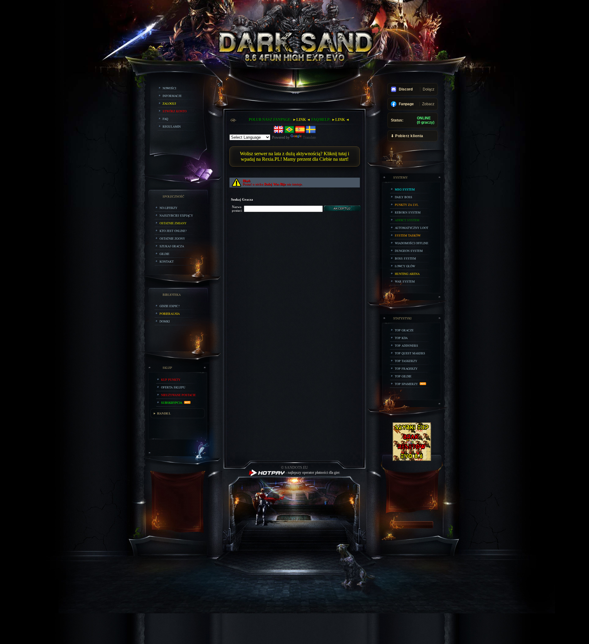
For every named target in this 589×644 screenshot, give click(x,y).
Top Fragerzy (406, 368)
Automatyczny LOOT (411, 228)
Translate (309, 137)
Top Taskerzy (406, 361)
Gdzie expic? (169, 306)
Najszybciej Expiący (176, 215)
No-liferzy (168, 208)
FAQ (165, 119)
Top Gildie (403, 376)
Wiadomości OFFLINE (411, 243)
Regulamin (172, 126)
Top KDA (401, 338)
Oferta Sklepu (173, 387)
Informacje (172, 96)
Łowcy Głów (405, 266)
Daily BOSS (403, 197)
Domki (165, 321)
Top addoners (406, 345)
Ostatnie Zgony (172, 238)
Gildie (164, 254)
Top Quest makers (410, 353)
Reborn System (408, 212)
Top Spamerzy (407, 384)
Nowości (169, 88)
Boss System (405, 258)
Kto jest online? (173, 231)
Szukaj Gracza (172, 246)
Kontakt (167, 261)
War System (405, 281)
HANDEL (164, 413)
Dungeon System (409, 251)
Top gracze (404, 330)
